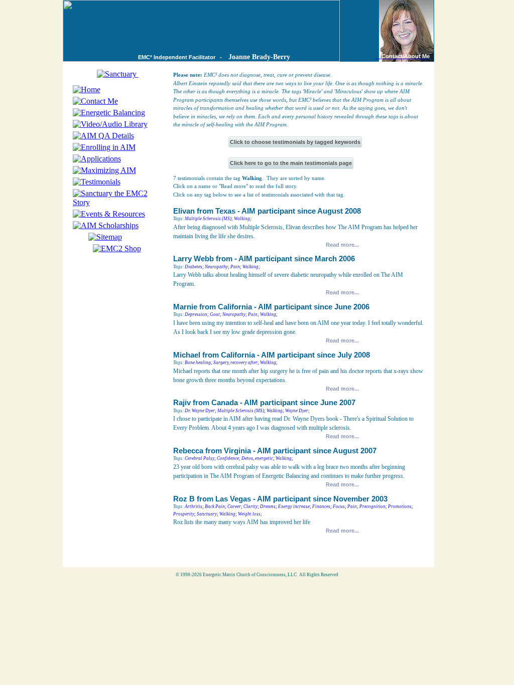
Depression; (197, 314)
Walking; (242, 218)
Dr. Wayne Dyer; (200, 410)
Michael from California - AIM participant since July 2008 (271, 355)
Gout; (215, 314)
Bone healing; (198, 362)
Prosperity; (184, 514)
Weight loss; (250, 514)
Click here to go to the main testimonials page (291, 163)
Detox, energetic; (258, 458)
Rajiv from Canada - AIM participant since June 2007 (264, 403)
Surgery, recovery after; (236, 362)
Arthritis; (194, 506)
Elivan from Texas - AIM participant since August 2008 (267, 211)
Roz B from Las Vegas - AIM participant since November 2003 (280, 499)
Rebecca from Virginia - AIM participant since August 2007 (274, 451)
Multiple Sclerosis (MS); (209, 218)
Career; (234, 506)
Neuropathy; (217, 266)
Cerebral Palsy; (200, 458)
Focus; (339, 506)
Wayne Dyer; (297, 410)
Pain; (235, 266)
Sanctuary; (207, 514)
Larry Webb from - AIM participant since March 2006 (264, 259)
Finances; (322, 506)
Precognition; (373, 506)
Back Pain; (215, 506)
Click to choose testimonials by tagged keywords (295, 142)
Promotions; (400, 506)
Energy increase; (294, 506)
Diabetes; (194, 266)
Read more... (342, 245)
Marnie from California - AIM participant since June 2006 (271, 307)
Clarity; (251, 506)
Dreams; (268, 506)
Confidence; (228, 458)
